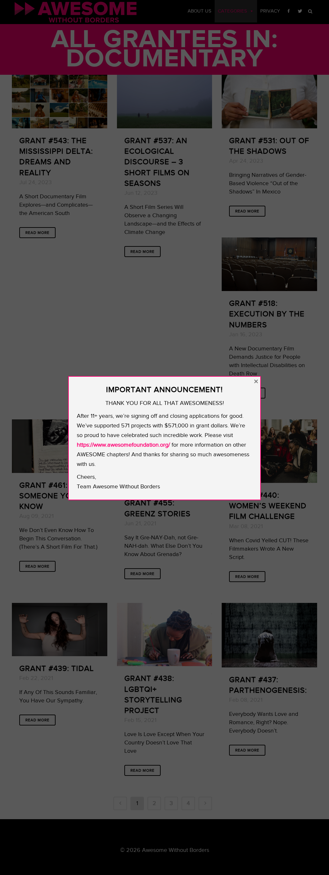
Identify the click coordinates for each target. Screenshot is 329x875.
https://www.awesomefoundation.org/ (123, 445)
